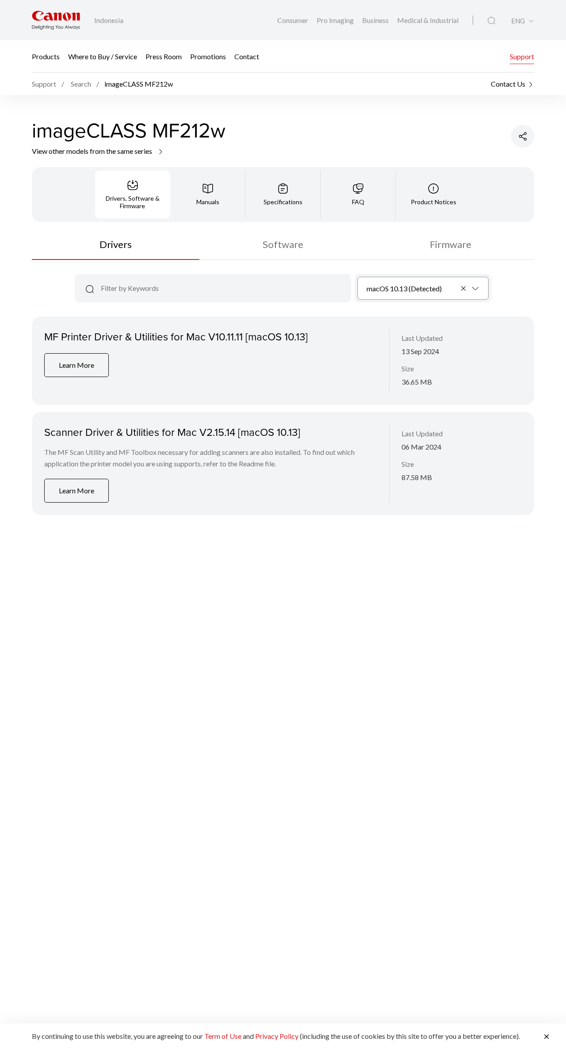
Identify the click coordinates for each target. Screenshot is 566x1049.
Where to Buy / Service (102, 56)
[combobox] (423, 288)
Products (46, 56)
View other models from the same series (92, 151)
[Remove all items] (463, 288)
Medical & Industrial (428, 20)
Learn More (76, 365)
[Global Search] (491, 20)
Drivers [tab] (115, 244)
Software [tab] (283, 244)
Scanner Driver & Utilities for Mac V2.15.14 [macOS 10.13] (172, 431)
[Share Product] (522, 136)
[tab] (132, 194)
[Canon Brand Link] (56, 20)
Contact (246, 56)
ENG (518, 21)
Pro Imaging (336, 20)
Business (376, 20)
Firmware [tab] (450, 244)
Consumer (293, 20)
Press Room (163, 56)
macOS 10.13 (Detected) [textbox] (404, 288)
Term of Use (222, 1036)
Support (522, 56)
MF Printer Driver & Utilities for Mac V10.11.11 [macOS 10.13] (176, 336)
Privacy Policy (276, 1036)
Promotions (208, 56)
